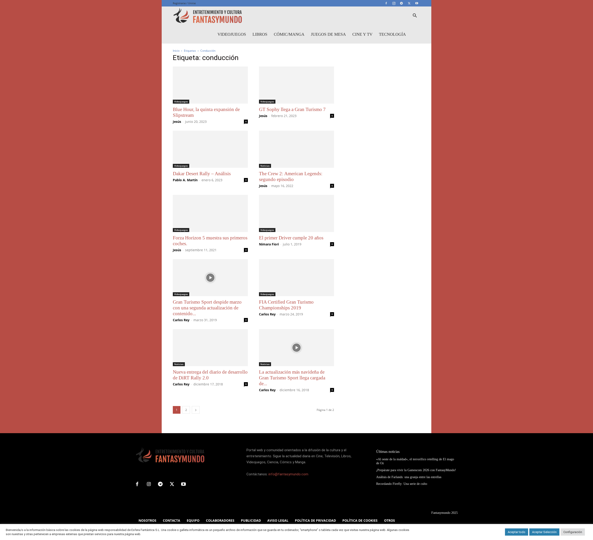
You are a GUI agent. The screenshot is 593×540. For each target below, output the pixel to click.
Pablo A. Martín (185, 180)
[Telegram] (401, 3)
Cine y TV (362, 34)
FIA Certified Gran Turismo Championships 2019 (286, 305)
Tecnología (392, 34)
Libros (259, 34)
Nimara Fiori (269, 244)
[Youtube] (416, 3)
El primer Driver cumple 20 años (291, 238)
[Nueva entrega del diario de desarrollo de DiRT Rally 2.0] (210, 347)
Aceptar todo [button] (516, 532)
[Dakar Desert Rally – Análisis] (210, 149)
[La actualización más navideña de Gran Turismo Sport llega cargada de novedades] (296, 347)
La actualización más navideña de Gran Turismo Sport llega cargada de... (292, 377)
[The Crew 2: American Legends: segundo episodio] (296, 149)
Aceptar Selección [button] (544, 532)
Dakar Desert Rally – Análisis (202, 173)
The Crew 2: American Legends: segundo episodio (290, 176)
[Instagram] (393, 3)
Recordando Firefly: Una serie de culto (401, 484)
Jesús (177, 121)
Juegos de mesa (328, 34)
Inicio (176, 51)
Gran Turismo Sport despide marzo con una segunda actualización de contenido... (207, 307)
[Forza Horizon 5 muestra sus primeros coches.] (210, 213)
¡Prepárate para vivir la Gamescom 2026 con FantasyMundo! (416, 470)
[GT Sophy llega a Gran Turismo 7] (296, 85)
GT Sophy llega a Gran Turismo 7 (292, 109)
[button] (414, 16)
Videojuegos (232, 34)
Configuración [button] (572, 532)
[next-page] (196, 410)
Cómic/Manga (289, 34)
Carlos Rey (181, 320)
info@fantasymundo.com (288, 474)
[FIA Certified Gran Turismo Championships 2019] (296, 277)
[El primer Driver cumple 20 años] (296, 213)
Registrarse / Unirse (184, 3)
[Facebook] (386, 3)
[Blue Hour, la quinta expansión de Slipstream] (210, 85)
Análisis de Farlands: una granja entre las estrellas (408, 477)
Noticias (265, 165)
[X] (409, 3)
